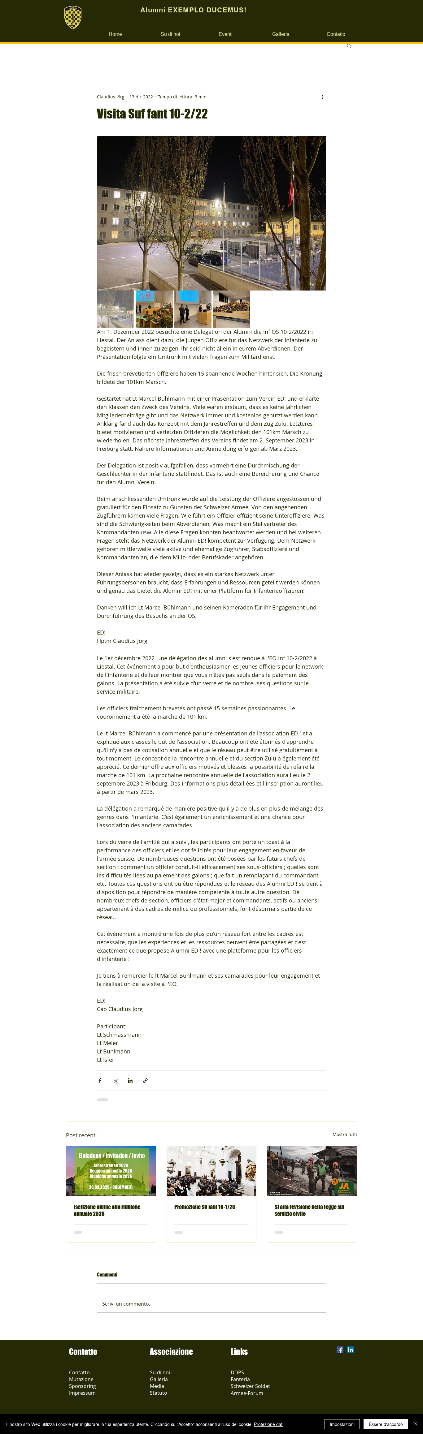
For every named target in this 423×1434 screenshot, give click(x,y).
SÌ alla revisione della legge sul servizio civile (309, 1210)
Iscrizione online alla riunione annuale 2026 (107, 1210)
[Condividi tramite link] (145, 1080)
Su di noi (160, 1372)
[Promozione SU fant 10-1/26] (211, 1171)
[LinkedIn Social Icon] (350, 1349)
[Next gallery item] (318, 213)
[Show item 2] (154, 309)
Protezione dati (268, 1424)
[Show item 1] (115, 309)
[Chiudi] (415, 1424)
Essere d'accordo (386, 1424)
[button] (349, 45)
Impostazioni (342, 1424)
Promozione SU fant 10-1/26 (204, 1207)
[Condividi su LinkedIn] (130, 1080)
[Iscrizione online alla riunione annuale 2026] (111, 1171)
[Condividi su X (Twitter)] (115, 1080)
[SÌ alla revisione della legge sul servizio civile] (312, 1171)
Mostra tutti (345, 1134)
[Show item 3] (193, 309)
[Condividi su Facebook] (100, 1080)
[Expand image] (211, 213)
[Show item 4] (231, 309)
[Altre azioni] (322, 96)
